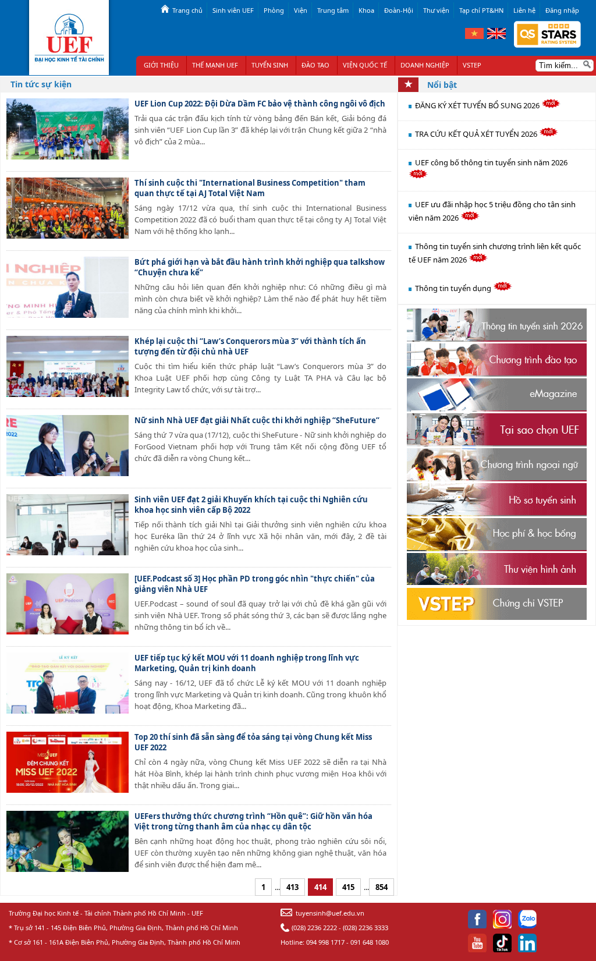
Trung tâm (333, 10)
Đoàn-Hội (398, 10)
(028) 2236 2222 (314, 927)
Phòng (274, 10)
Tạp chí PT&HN (481, 10)
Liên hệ (524, 10)
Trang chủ (187, 10)
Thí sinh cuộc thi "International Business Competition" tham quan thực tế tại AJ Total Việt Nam (250, 188)
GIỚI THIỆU (161, 65)
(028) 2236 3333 (365, 927)
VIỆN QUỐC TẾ (365, 65)
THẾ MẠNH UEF (215, 65)
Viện (300, 10)
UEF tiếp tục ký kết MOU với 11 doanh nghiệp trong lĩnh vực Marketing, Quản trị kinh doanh (246, 663)
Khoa (366, 10)
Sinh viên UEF (233, 10)
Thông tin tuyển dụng (454, 288)
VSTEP (472, 65)
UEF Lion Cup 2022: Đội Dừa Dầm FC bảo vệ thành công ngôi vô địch (259, 103)
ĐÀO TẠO (315, 65)
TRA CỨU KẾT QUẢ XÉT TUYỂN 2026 (477, 134)
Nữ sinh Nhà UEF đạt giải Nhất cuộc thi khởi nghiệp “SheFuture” (256, 420)
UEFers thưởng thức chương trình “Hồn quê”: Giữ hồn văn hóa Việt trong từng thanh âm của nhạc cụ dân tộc (253, 821)
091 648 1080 (369, 942)
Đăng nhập (562, 10)
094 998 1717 (325, 942)
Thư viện (436, 10)
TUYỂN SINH (269, 65)
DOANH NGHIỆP (424, 65)
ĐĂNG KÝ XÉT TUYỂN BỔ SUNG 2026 (478, 105)
